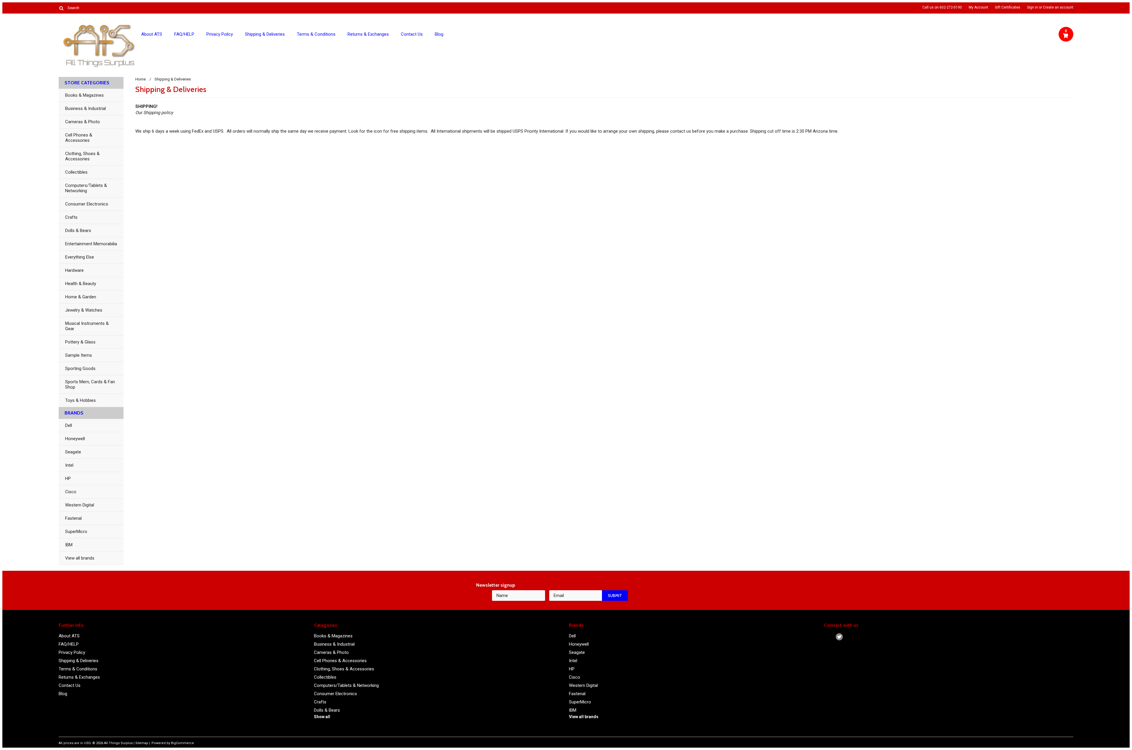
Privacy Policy (219, 34)
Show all (322, 716)
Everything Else (79, 257)
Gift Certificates (1007, 7)
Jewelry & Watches (83, 310)
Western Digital (79, 505)
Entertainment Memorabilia (91, 243)
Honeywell (75, 438)
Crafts (71, 217)
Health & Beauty (80, 283)
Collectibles (76, 172)
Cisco (70, 491)
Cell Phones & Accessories (78, 137)
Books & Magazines (84, 95)
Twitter (839, 637)
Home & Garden (80, 297)
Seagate (73, 452)
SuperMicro (76, 531)
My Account (978, 7)
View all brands (79, 558)
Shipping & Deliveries (265, 34)
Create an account (1058, 7)
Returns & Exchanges (368, 34)
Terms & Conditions (316, 34)
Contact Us (412, 34)
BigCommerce (182, 743)
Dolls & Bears (78, 230)
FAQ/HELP (184, 34)
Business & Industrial (85, 108)
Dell (68, 425)
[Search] (61, 8)
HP (68, 478)
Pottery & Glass (80, 342)
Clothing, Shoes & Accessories (82, 156)
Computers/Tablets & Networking (86, 188)
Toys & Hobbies (80, 400)
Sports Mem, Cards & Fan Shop (90, 384)
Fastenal (73, 518)
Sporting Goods (80, 368)
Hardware (74, 270)
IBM (69, 544)
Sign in (1032, 7)
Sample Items (78, 355)
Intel (69, 465)
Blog (439, 34)
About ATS (151, 34)
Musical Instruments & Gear (87, 326)
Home (140, 79)
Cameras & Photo (82, 121)
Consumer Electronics (86, 204)
